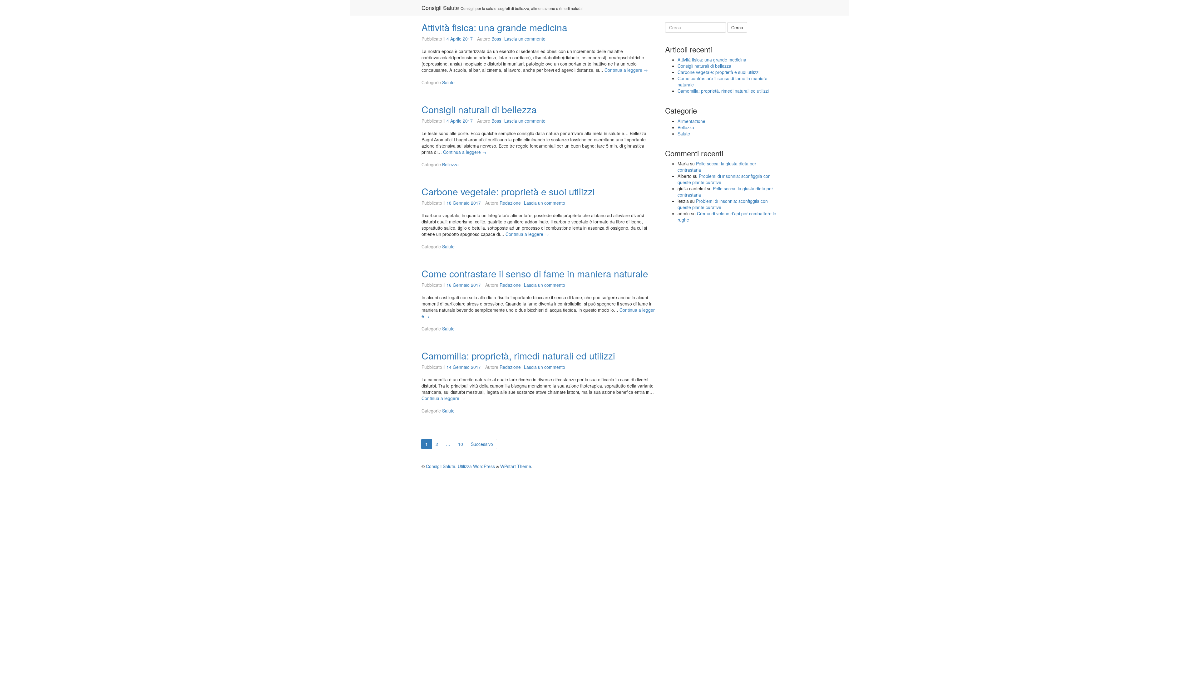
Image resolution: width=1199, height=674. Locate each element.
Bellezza (450, 164)
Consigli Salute (440, 7)
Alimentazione (691, 121)
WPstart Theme (515, 466)
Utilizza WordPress (476, 466)
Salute (448, 82)
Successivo (482, 444)
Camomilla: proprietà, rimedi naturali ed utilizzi (518, 355)
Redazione (510, 203)
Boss (496, 39)
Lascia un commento (524, 39)
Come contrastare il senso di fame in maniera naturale (535, 273)
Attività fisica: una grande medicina (494, 27)
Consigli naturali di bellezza (479, 109)
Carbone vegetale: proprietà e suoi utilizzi (508, 191)
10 (462, 444)
